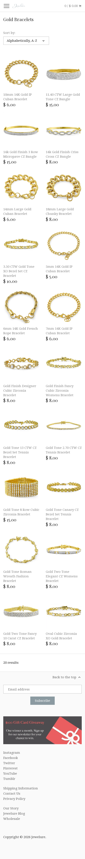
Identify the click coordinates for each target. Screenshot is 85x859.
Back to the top (65, 677)
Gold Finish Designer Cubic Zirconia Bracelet (19, 390)
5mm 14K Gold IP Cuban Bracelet (59, 269)
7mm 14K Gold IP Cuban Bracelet (59, 331)
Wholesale (11, 819)
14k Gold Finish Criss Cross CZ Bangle (62, 154)
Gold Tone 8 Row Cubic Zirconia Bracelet (21, 512)
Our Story (11, 808)
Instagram (11, 753)
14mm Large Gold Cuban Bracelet (17, 211)
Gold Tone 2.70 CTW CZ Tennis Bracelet (64, 450)
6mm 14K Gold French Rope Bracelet (20, 331)
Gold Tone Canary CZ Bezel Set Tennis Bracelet (62, 514)
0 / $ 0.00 (72, 6)
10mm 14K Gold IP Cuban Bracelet (17, 97)
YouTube (10, 773)
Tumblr (9, 779)
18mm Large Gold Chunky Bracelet (60, 211)
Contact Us (11, 793)
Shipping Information (20, 788)
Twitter (9, 763)
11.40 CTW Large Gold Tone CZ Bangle (63, 97)
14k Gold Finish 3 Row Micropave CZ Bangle (20, 154)
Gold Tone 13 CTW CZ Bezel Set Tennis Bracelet (20, 452)
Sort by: (9, 33)
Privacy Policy (14, 799)
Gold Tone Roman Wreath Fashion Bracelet (17, 576)
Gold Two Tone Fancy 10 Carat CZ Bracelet (20, 636)
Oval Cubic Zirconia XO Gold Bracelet (61, 636)
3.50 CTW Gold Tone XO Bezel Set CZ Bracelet (18, 271)
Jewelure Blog (14, 814)
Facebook (10, 758)
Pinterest (10, 768)
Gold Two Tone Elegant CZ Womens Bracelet (62, 576)
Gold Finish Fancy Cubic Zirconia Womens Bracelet (59, 390)
